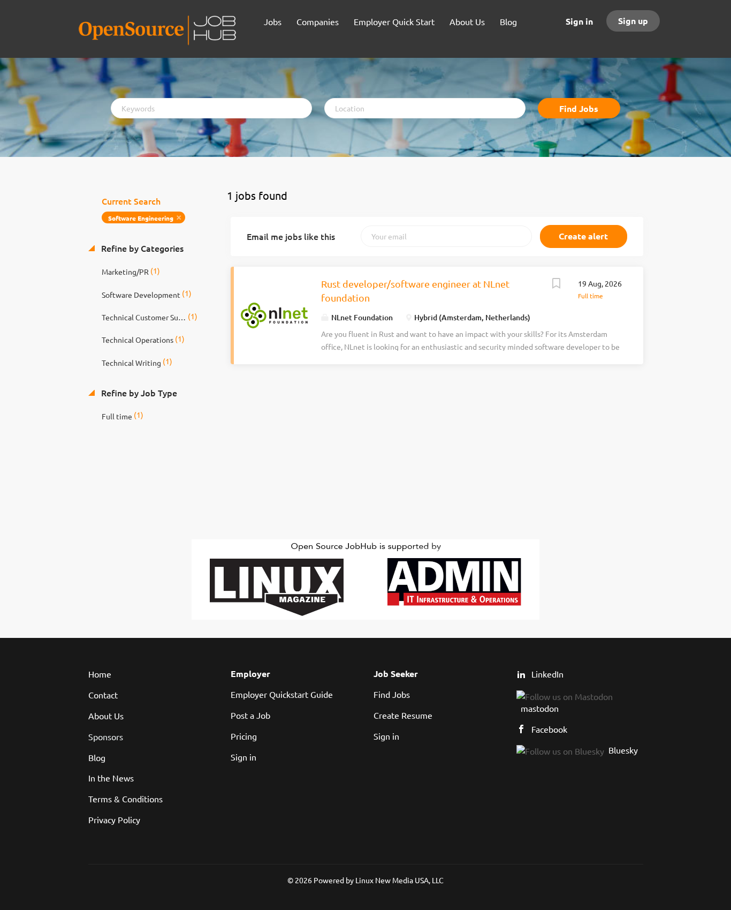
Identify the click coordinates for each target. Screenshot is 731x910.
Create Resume (403, 715)
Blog (96, 757)
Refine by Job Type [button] (138, 392)
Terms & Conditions (125, 798)
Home (99, 673)
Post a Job (250, 715)
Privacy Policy (114, 819)
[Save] (556, 284)
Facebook (549, 729)
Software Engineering (140, 218)
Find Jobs (578, 108)
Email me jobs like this (291, 236)
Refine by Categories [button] (141, 248)
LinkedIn (547, 673)
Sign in (579, 21)
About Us (106, 715)
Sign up (633, 20)
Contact (103, 694)
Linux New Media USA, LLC (399, 880)
